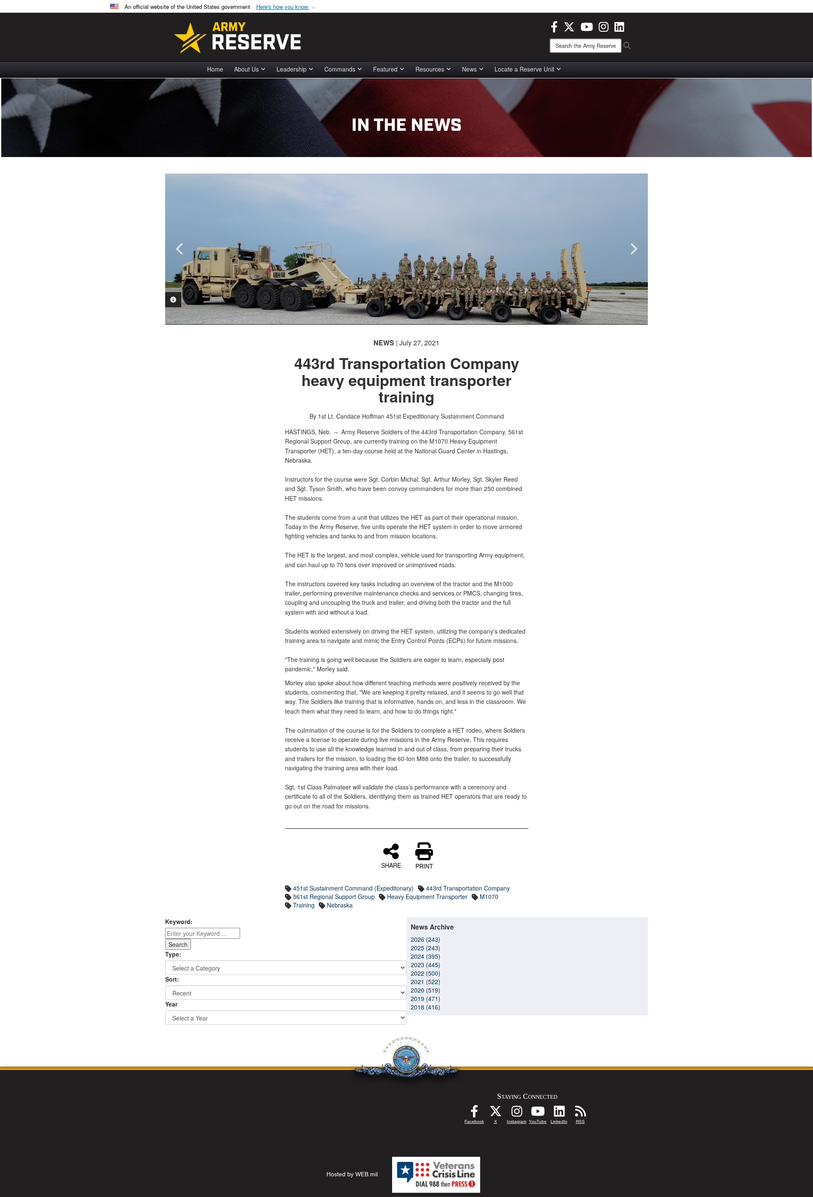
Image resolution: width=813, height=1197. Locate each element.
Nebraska (340, 905)
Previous (179, 248)
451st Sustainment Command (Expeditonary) (353, 888)
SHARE (391, 865)
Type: (173, 954)
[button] (286, 7)
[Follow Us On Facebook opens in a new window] (474, 1113)
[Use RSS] (580, 1113)
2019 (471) (425, 998)
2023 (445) (425, 964)
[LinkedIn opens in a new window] (619, 26)
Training (304, 905)
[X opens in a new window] (569, 26)
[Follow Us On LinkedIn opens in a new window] (559, 1113)
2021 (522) (425, 981)
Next (633, 248)
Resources (429, 69)
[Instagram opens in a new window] (603, 26)
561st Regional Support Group (334, 896)
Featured (385, 69)
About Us (246, 69)
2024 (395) (425, 956)
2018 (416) (425, 1007)
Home (215, 69)
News (469, 69)
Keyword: (179, 921)
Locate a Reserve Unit (524, 69)
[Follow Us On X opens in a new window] (495, 1113)
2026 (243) (425, 939)
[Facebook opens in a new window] (554, 26)
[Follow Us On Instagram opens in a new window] (516, 1113)
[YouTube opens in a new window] (587, 26)
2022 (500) (425, 973)
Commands (339, 69)
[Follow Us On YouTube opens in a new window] (537, 1113)
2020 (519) (425, 990)
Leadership (292, 69)
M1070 (489, 896)
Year (171, 1004)
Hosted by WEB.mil (352, 1174)
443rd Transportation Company (468, 888)
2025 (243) (425, 947)
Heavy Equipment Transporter (427, 896)
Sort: (172, 979)
